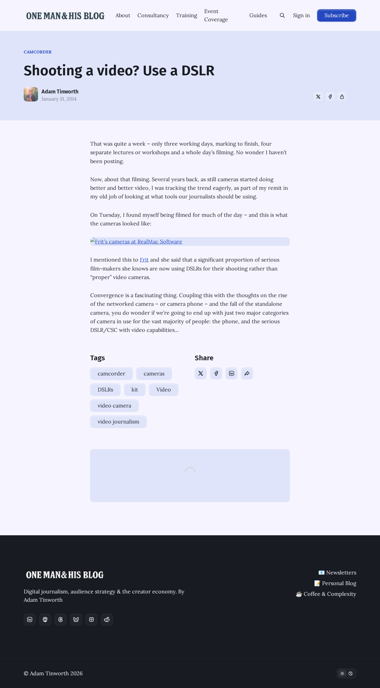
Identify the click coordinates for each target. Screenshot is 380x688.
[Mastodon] (45, 619)
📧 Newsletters (337, 572)
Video (163, 389)
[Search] (282, 15)
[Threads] (60, 619)
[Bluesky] (76, 619)
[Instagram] (91, 619)
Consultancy (153, 15)
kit (135, 389)
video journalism (118, 421)
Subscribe (336, 15)
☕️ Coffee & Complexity (326, 593)
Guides (258, 15)
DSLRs (105, 389)
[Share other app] (342, 96)
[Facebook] (330, 96)
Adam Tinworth (60, 91)
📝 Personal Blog (335, 583)
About (122, 15)
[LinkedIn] (232, 373)
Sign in (301, 15)
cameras (154, 373)
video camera (114, 405)
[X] (318, 96)
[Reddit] (107, 619)
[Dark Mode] (346, 673)
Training (186, 15)
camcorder (38, 52)
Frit (144, 259)
